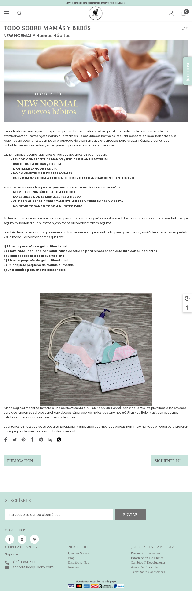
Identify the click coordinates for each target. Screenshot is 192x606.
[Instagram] (22, 539)
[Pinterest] (23, 439)
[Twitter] (14, 439)
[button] (187, 71)
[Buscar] (19, 13)
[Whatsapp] (59, 439)
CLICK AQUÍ (112, 408)
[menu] (6, 13)
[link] (96, 583)
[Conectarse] (171, 13)
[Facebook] (6, 439)
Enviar (130, 515)
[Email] (50, 439)
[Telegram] (41, 439)
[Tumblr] (32, 439)
